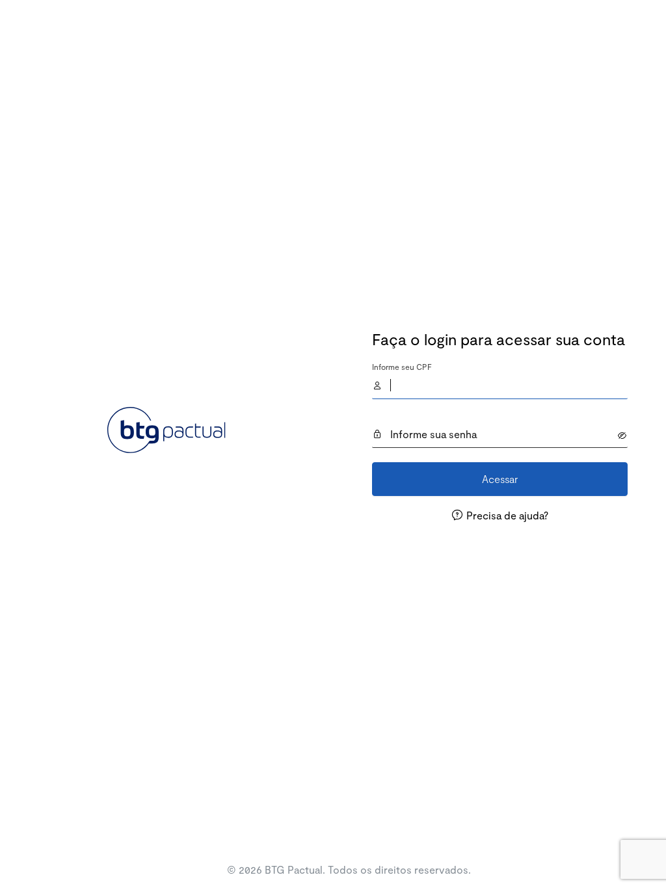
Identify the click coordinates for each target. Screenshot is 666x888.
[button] (622, 435)
